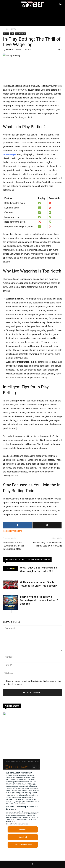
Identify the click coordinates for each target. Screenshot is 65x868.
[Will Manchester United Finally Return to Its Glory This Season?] (10, 584)
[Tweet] (47, 525)
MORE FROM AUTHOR (39, 559)
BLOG (13, 29)
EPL (12, 34)
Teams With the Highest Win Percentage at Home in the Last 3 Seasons (39, 600)
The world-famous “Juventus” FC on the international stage (13, 545)
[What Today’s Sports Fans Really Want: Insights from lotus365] (10, 568)
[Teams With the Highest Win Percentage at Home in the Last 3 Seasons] (10, 602)
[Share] (17, 525)
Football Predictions (12, 531)
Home (5, 29)
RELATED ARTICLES (14, 559)
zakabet (9, 50)
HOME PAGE (20, 34)
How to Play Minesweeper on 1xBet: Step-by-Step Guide (47, 544)
